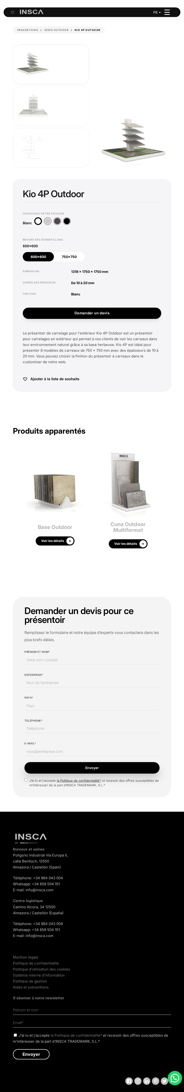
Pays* (28, 697)
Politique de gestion (30, 981)
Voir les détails (52, 541)
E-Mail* (30, 743)
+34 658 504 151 (46, 884)
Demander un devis (92, 313)
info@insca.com (39, 890)
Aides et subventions (31, 987)
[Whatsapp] (175, 1078)
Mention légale (25, 957)
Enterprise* (33, 675)
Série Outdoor (56, 30)
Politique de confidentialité (36, 963)
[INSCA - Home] (31, 12)
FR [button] (155, 12)
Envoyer (92, 768)
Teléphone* (33, 720)
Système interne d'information (39, 975)
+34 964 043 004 (48, 878)
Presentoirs (28, 30)
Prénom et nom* (37, 652)
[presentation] (16, 500)
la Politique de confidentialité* (79, 780)
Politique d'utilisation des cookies (41, 969)
